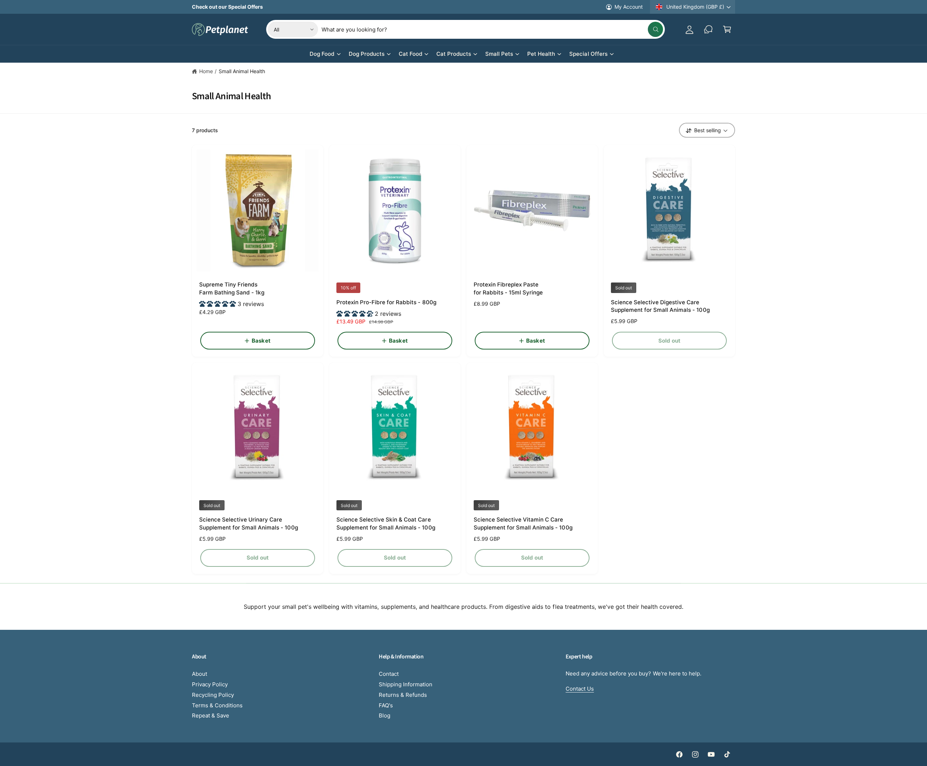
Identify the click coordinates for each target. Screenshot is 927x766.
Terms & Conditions (217, 705)
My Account (628, 7)
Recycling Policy (213, 694)
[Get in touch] (708, 29)
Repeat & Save (210, 715)
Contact (389, 673)
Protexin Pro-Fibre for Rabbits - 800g (386, 302)
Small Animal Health (242, 71)
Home (206, 71)
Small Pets (499, 53)
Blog (384, 715)
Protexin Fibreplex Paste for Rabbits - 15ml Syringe (508, 288)
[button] (727, 29)
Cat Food (410, 53)
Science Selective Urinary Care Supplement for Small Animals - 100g (248, 523)
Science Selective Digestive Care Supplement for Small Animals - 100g (660, 306)
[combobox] (492, 29)
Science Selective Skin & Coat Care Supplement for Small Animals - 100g (385, 523)
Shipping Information (405, 684)
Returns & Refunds (403, 694)
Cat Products (453, 53)
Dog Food (322, 53)
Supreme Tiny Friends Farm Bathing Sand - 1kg (231, 288)
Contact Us (580, 688)
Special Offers (588, 53)
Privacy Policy (210, 684)
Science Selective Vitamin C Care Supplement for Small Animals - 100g (523, 523)
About (199, 673)
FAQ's (386, 705)
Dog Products (367, 53)
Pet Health (541, 53)
